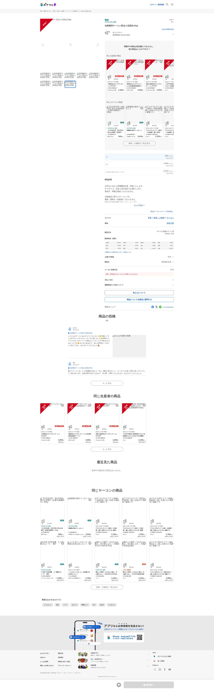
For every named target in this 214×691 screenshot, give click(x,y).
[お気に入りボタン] (122, 61)
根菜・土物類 (61, 11)
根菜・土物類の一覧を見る (139, 143)
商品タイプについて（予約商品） (162, 211)
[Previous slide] (43, 44)
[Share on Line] (160, 307)
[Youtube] (169, 669)
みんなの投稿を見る (168, 29)
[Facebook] (164, 669)
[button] (139, 34)
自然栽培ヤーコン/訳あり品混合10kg (82, 11)
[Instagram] (159, 669)
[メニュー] (172, 4)
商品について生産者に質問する (139, 299)
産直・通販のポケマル (45, 11)
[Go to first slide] (97, 44)
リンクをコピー (168, 307)
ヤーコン (68, 11)
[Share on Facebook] (152, 307)
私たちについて (139, 293)
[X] (154, 669)
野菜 (54, 11)
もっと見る (107, 383)
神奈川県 (170, 223)
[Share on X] (156, 307)
